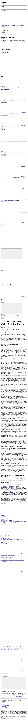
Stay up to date (4, 673)
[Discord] (11, 635)
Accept (11, 718)
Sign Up (12, 284)
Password (4, 10)
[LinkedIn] (11, 603)
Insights (2, 318)
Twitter (17, 486)
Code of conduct (19, 40)
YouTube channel (11, 493)
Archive (2, 314)
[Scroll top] (11, 645)
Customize (3, 718)
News (2, 299)
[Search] (11, 246)
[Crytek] (3, 710)
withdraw (6, 694)
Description (4, 44)
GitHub (19, 491)
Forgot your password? (7, 25)
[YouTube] (11, 614)
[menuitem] (4, 52)
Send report (7, 49)
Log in (3, 31)
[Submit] (11, 308)
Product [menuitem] (2, 86)
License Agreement (7, 704)
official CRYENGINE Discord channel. (10, 489)
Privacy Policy (12, 691)
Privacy (5, 702)
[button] (12, 22)
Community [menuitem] (3, 155)
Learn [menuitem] (2, 139)
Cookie (23, 716)
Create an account (11, 34)
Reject (7, 718)
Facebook (11, 486)
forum (4, 486)
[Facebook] (11, 592)
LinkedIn (17, 501)
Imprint (4, 706)
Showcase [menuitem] (3, 129)
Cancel (2, 49)
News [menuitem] (2, 76)
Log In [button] (2, 282)
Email (3, 6)
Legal (4, 701)
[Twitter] (11, 582)
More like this (3, 516)
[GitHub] (11, 624)
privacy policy (19, 696)
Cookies (5, 707)
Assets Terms (6, 705)
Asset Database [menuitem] (4, 201)
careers (2, 503)
